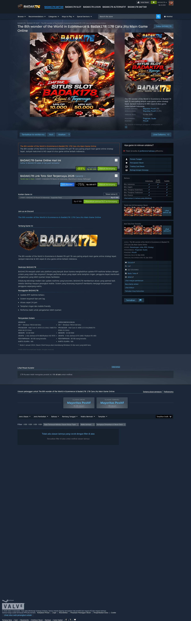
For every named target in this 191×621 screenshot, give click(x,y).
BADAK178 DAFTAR (53, 7)
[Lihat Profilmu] (171, 3)
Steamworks (24, 620)
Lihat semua (116, 367)
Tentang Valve (7, 620)
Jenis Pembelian (40, 416)
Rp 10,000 (162, 5)
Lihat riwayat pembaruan (134, 281)
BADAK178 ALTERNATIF (114, 7)
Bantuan (48, 620)
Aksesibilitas (63, 613)
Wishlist (169, 16)
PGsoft (145, 121)
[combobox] (127, 16)
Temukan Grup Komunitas (134, 291)
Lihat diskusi (129, 288)
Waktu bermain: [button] (86, 424)
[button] (22, 16)
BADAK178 (161, 2)
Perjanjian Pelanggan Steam (80, 613)
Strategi (151, 247)
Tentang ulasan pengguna (152, 392)
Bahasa (54, 416)
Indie (141, 247)
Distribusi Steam (37, 620)
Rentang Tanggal (68, 416)
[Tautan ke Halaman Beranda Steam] (29, 9)
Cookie (113, 613)
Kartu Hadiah (58, 620)
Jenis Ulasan (23, 416)
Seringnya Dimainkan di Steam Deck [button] (110, 424)
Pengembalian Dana (101, 613)
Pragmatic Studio (149, 119)
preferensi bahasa (147, 151)
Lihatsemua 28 (167, 211)
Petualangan (134, 247)
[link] (86, 168)
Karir (16, 620)
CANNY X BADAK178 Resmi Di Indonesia (51, 179)
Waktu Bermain (87, 416)
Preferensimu (168, 392)
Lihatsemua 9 (167, 230)
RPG (145, 247)
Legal (54, 613)
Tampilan (101, 416)
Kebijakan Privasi (43, 613)
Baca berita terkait (131, 284)
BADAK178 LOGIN (92, 7)
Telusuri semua (111, 194)
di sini (58, 374)
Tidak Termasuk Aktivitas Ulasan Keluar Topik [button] (60, 424)
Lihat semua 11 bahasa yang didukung (138, 198)
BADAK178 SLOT (73, 7)
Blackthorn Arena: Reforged (79, 179)
